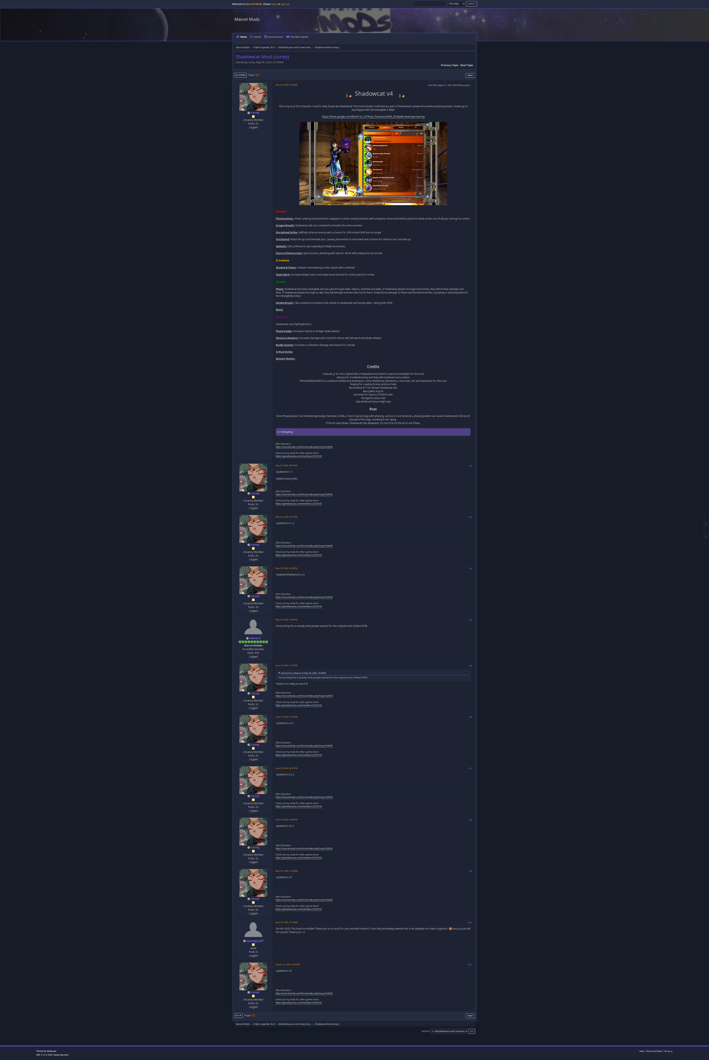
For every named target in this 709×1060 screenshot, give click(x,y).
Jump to (425, 1031)
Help (641, 1051)
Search (257, 36)
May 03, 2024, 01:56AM (286, 84)
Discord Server (275, 36)
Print (470, 75)
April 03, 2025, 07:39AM (286, 922)
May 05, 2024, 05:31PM (286, 516)
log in (274, 4)
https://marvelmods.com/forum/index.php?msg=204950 (304, 447)
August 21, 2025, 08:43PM (287, 964)
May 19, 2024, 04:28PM (286, 568)
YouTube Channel (299, 36)
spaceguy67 (255, 941)
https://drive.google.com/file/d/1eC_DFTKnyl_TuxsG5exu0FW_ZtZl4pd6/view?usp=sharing (373, 116)
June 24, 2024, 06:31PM (286, 768)
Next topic (466, 65)
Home (243, 36)
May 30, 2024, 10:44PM (286, 619)
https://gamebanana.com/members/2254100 (298, 456)
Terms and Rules (654, 1051)
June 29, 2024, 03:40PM (286, 819)
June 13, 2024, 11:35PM (286, 665)
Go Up (238, 1015)
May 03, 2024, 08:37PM (286, 465)
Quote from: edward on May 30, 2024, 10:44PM (303, 673)
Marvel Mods (247, 19)
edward (255, 638)
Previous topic (449, 65)
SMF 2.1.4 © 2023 (44, 1055)
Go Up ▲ (668, 1051)
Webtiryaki (51, 1051)
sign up (285, 4)
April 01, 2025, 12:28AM (286, 870)
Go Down (240, 75)
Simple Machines (61, 1055)
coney (255, 113)
